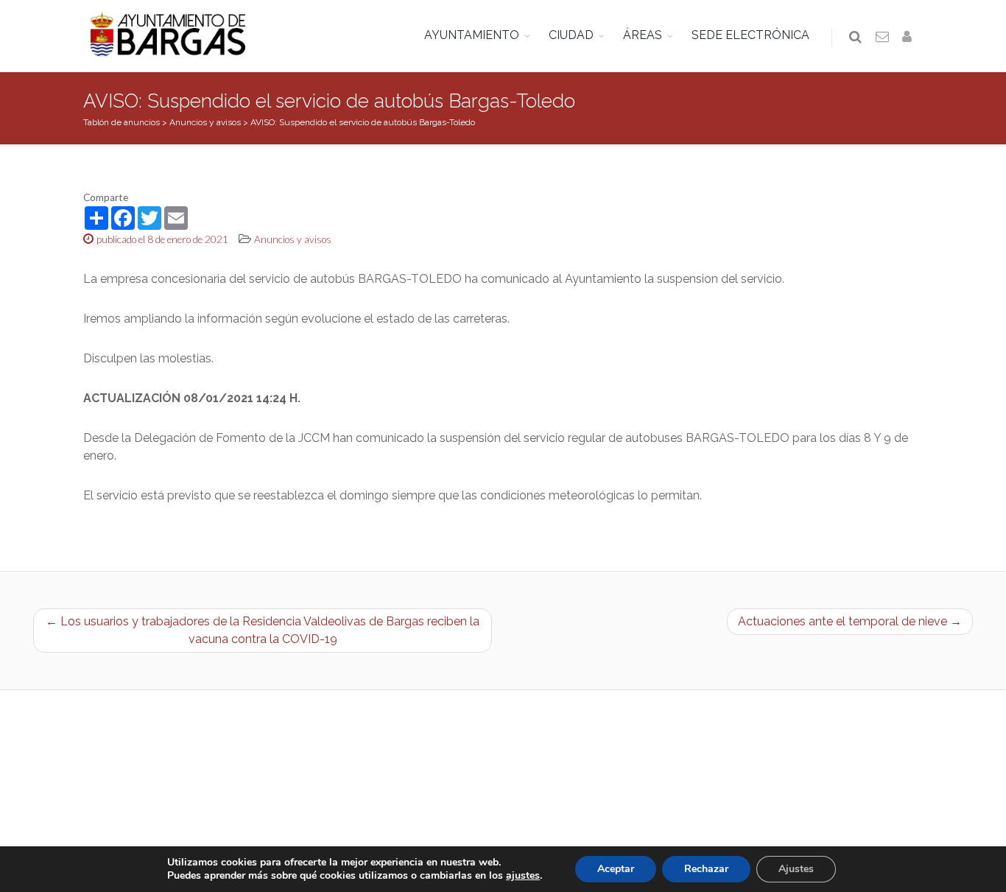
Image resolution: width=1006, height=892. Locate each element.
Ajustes (796, 869)
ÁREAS (642, 35)
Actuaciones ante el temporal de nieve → (850, 621)
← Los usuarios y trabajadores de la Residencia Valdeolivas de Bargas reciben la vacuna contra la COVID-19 (262, 630)
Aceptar (615, 869)
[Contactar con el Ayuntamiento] (883, 37)
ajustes (523, 875)
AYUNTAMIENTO (471, 35)
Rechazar (706, 869)
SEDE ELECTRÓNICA (750, 35)
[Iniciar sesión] (909, 37)
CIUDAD (571, 35)
